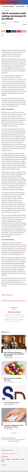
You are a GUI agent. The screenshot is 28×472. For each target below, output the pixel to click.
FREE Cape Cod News (8, 6)
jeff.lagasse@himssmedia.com (18, 300)
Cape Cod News (20, 6)
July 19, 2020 (6, 25)
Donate (3, 461)
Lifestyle (7, 10)
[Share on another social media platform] (24, 31)
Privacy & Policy (15, 459)
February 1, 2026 (17, 357)
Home (2, 10)
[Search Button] (26, 2)
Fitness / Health (14, 10)
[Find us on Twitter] (2, 468)
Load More (14, 432)
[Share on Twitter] (8, 31)
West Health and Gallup (20, 246)
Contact (22, 459)
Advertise (8, 459)
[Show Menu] (23, 2)
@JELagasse (9, 295)
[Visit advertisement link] (14, 440)
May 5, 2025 (16, 404)
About (2, 459)
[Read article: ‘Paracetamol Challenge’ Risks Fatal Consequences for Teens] (14, 417)
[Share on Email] (19, 31)
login (6, 438)
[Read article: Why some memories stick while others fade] (14, 370)
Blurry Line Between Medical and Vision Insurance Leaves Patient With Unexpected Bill (14, 354)
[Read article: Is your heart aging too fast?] (14, 394)
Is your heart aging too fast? (11, 402)
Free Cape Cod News (9, 2)
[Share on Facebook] (13, 31)
